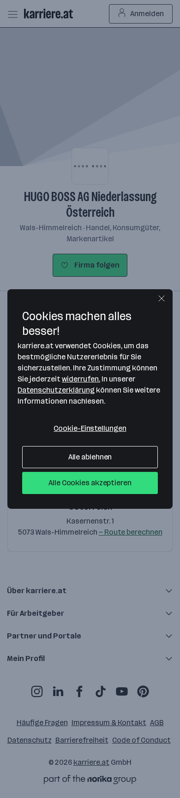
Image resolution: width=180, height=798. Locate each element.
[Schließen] (161, 298)
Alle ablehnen (90, 457)
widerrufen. (81, 379)
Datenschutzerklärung (56, 390)
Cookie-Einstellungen (90, 428)
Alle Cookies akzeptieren (90, 482)
